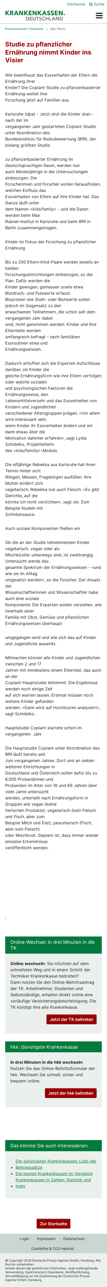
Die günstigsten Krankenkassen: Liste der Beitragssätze (56, 1164)
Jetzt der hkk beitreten (70, 1093)
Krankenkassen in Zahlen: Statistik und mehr (53, 1183)
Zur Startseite (53, 1223)
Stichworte (76, 4)
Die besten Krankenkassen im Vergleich (54, 1173)
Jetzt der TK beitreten (71, 1019)
